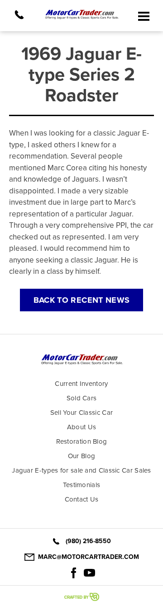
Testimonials (82, 485)
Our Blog (81, 456)
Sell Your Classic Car (81, 412)
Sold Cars (82, 398)
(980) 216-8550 (88, 541)
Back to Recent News (82, 300)
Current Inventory (81, 384)
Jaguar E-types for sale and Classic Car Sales (81, 470)
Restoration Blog (81, 441)
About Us (81, 427)
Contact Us (82, 499)
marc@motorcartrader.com (88, 557)
